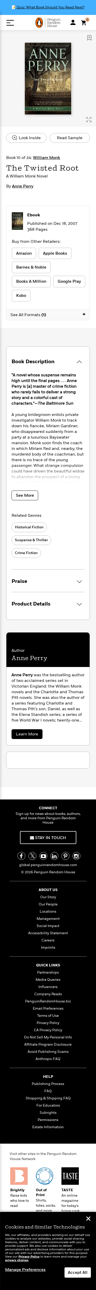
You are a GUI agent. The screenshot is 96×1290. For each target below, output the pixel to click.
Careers (48, 940)
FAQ (48, 1091)
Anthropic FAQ (48, 1058)
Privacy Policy (48, 1022)
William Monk (46, 158)
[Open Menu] (10, 23)
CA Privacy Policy (48, 1030)
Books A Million (31, 281)
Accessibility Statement (48, 933)
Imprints (48, 947)
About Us (48, 889)
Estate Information (48, 1127)
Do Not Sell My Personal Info (48, 1037)
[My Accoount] (73, 22)
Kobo (21, 295)
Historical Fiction (29, 527)
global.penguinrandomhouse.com (48, 864)
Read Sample (69, 138)
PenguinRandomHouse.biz (48, 1001)
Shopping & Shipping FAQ (48, 1098)
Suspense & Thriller (31, 540)
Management (48, 918)
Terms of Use (48, 1015)
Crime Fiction (26, 552)
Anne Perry (22, 186)
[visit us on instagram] (76, 856)
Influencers (48, 986)
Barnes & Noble (31, 267)
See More (25, 495)
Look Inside (29, 138)
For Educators (48, 1105)
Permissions (48, 1119)
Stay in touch (50, 838)
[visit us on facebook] (21, 856)
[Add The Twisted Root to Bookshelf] (89, 38)
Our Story (48, 897)
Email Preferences (48, 1008)
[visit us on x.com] (32, 856)
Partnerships (48, 972)
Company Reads (48, 994)
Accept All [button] (78, 1272)
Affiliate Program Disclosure (48, 1044)
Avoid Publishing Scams (48, 1051)
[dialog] (48, 1251)
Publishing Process (48, 1083)
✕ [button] (88, 1219)
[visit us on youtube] (43, 856)
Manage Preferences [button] (25, 1269)
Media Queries (48, 979)
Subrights (48, 1112)
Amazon (24, 253)
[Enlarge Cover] (88, 119)
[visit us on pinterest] (65, 856)
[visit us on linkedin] (54, 856)
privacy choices (16, 1260)
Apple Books (55, 253)
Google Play (69, 281)
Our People (48, 904)
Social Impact (48, 925)
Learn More (28, 735)
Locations (48, 911)
